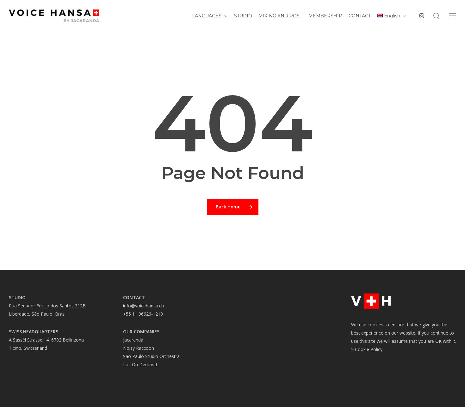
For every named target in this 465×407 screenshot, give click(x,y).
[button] (452, 16)
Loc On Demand (140, 364)
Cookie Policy (368, 349)
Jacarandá (133, 340)
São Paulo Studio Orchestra (151, 356)
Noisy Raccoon (138, 348)
